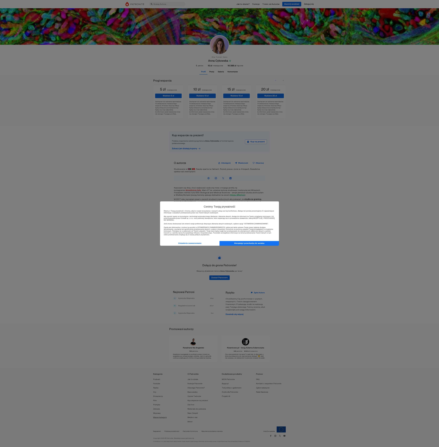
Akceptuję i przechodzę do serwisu (249, 243)
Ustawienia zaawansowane (189, 243)
